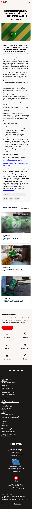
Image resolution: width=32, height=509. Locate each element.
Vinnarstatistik (7, 359)
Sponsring (3, 409)
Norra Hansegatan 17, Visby (7, 392)
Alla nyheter (24, 208)
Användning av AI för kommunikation (10, 417)
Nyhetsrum (4, 403)
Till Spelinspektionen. (15, 471)
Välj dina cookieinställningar (8, 431)
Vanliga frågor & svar (6, 408)
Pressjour (3, 386)
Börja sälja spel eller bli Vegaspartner (10, 402)
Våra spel (25, 359)
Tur (2, 423)
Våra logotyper (5, 405)
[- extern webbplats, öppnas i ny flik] (10, 370)
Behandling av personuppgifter (9, 434)
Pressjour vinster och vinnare (8, 388)
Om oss (3, 400)
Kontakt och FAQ (7, 327)
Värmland (17, 198)
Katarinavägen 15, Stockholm (8, 394)
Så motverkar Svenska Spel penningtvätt (11, 416)
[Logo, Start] (4, 2)
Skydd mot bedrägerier (7, 414)
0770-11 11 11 (4, 381)
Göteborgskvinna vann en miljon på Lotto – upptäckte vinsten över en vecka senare (11, 238)
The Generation (17, 504)
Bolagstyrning (25, 348)
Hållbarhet (25, 337)
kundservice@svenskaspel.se (8, 382)
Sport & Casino (5, 425)
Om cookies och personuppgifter (9, 432)
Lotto (11, 198)
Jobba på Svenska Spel (7, 406)
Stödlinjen (20, 454)
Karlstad (6, 198)
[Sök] (26, 2)
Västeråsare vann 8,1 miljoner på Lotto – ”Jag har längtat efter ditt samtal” (14, 300)
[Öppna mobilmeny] (29, 2)
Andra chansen (7, 195)
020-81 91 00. (18, 455)
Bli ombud (7, 337)
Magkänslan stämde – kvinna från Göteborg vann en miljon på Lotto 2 (13, 270)
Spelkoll (7, 348)
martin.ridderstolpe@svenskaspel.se (13, 160)
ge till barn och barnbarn (19, 195)
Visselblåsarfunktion (6, 436)
